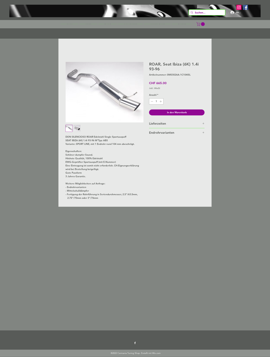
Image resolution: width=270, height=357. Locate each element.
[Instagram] (238, 7)
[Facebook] (245, 7)
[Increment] (161, 101)
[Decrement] (152, 101)
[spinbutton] (156, 101)
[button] (88, 24)
